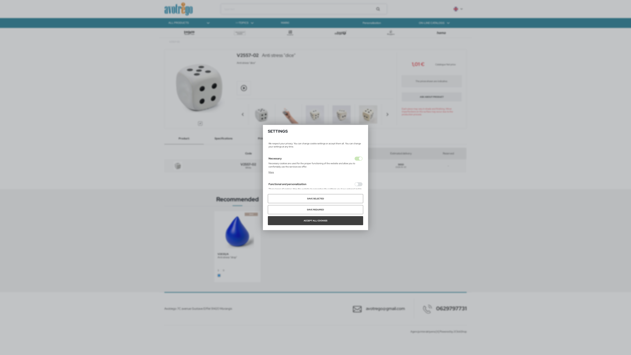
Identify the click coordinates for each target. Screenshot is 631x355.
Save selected (315, 198)
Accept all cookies (315, 220)
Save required (315, 209)
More (271, 172)
